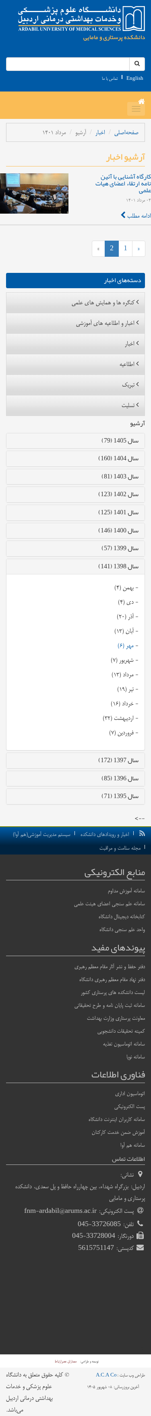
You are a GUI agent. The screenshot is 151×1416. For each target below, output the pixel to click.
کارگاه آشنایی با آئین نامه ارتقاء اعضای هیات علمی (123, 183)
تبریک (128, 385)
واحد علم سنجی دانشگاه (122, 929)
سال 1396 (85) (120, 778)
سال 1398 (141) (118, 566)
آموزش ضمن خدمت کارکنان (118, 1132)
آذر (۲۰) (125, 616)
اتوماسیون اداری (130, 1093)
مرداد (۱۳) (123, 675)
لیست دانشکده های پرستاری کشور (113, 992)
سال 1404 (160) (118, 458)
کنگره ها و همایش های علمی (103, 302)
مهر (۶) (126, 645)
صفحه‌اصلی (126, 132)
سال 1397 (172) (118, 760)
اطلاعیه (127, 364)
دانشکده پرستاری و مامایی (114, 37)
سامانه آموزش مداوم (126, 890)
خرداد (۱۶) (122, 704)
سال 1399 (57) (120, 548)
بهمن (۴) (124, 587)
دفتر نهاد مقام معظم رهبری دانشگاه (112, 979)
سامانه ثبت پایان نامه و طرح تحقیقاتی (109, 1005)
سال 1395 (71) (120, 796)
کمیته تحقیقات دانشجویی (121, 1031)
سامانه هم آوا (132, 1145)
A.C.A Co (106, 1375)
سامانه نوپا (135, 1056)
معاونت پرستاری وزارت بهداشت (116, 1018)
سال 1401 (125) (118, 512)
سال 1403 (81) (120, 476)
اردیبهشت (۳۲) (118, 718)
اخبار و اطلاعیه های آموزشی (105, 323)
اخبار (100, 132)
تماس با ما (110, 78)
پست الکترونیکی (129, 1106)
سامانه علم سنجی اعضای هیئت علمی (109, 903)
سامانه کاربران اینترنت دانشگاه (117, 1119)
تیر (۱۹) (125, 689)
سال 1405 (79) (120, 440)
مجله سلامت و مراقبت (120, 848)
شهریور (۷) (122, 660)
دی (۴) (126, 602)
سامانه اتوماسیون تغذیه (124, 1044)
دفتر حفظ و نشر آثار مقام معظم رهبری (109, 966)
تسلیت (128, 405)
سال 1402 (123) (118, 494)
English (134, 78)
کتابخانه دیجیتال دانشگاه (122, 916)
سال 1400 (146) (118, 530)
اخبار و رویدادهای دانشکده (105, 834)
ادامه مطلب (138, 216)
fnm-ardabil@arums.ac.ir (60, 1211)
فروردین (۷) (121, 733)
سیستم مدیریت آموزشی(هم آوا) (41, 834)
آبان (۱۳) (124, 631)
